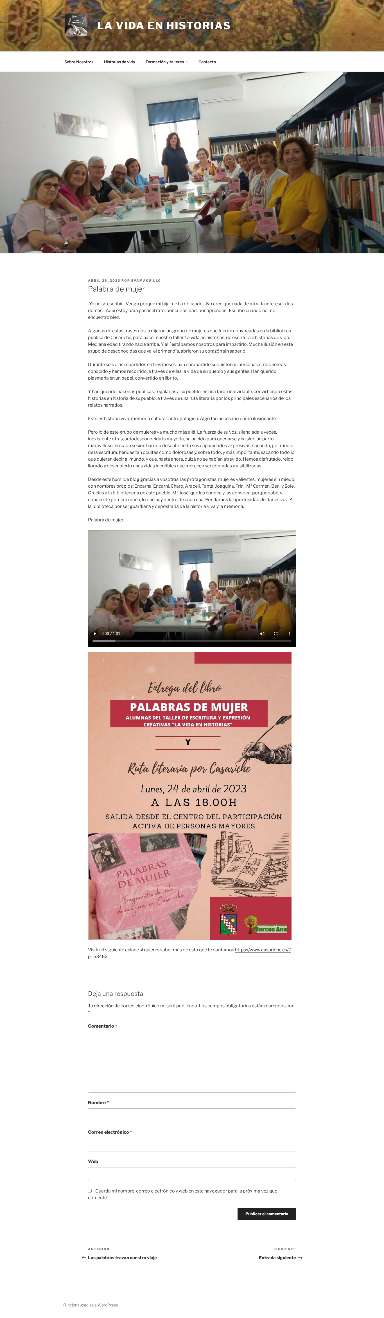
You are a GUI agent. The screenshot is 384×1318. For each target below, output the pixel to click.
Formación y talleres (165, 61)
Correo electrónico (110, 1132)
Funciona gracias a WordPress (90, 1305)
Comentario (102, 1026)
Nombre (98, 1102)
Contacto (207, 61)
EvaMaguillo (146, 281)
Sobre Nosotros (78, 61)
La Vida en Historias (164, 25)
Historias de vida (119, 61)
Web (93, 1161)
